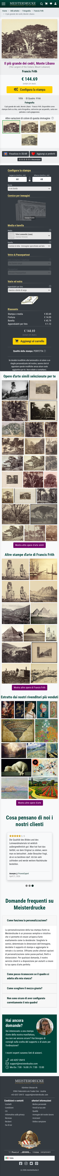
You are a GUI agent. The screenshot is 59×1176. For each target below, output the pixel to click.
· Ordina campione (39, 1121)
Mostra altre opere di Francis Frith (29, 687)
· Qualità (35, 1111)
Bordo (10, 185)
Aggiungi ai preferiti (45, 153)
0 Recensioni (35, 159)
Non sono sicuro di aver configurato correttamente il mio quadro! (26, 1000)
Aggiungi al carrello (31, 341)
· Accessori (36, 1118)
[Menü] (3, 4)
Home (4, 11)
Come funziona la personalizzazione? (27, 920)
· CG (5, 1111)
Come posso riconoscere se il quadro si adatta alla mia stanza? (28, 976)
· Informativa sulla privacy (14, 1114)
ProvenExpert (23, 873)
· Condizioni (8, 1108)
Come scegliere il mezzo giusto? (24, 988)
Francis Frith (39, 11)
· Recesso (8, 1118)
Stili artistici (14, 11)
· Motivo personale (39, 1104)
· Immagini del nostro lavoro (43, 1114)
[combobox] (29, 188)
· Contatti (7, 1104)
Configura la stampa (31, 89)
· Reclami (7, 1121)
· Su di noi (8, 1125)
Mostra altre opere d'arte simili (29, 545)
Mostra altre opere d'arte (29, 802)
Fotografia (26, 11)
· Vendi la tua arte (39, 1108)
